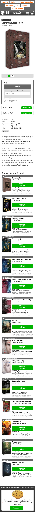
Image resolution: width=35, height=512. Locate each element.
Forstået (16, 508)
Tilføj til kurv (26, 107)
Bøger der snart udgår (25, 2)
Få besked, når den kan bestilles (15, 91)
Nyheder (5, 2)
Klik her (4, 503)
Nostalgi (5, 131)
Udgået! (17, 86)
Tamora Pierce (6, 26)
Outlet (13, 2)
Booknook (25, 5)
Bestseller (9, 5)
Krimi (17, 5)
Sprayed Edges (17, 8)
